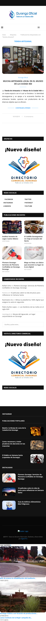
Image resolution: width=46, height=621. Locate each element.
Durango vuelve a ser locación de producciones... (19, 613)
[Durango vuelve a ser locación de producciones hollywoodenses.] (23, 597)
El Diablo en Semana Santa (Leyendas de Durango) (12, 456)
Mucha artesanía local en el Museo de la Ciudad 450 (23, 82)
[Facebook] (17, 3)
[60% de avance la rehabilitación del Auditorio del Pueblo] (23, 561)
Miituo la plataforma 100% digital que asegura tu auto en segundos (23, 301)
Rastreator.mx (7, 300)
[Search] (44, 27)
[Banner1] (23, 360)
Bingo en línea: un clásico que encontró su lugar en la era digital (34, 264)
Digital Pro (24, 539)
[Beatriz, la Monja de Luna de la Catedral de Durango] (37, 431)
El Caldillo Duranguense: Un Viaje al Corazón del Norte (33, 238)
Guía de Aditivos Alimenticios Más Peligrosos (29, 503)
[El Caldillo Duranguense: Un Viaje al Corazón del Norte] (34, 227)
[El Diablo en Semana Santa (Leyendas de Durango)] (37, 458)
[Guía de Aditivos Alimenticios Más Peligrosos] (9, 505)
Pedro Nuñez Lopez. (9, 307)
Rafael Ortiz (6, 286)
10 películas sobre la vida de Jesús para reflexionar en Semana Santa (21, 294)
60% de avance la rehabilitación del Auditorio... (18, 578)
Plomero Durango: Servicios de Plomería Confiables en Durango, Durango (11, 265)
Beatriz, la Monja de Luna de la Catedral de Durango (14, 429)
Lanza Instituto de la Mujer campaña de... (16, 618)
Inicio (4, 35)
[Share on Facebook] (20, 120)
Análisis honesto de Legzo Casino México (10, 237)
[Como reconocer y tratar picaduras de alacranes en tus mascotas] (37, 445)
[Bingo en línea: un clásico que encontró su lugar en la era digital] (34, 253)
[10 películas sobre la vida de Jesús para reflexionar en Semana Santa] (9, 491)
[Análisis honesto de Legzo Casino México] (12, 227)
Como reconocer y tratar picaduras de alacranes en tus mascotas (13, 443)
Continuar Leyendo (23, 108)
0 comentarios (28, 116)
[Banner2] (23, 165)
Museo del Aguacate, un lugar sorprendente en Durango (18, 315)
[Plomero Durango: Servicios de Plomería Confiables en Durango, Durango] (12, 253)
